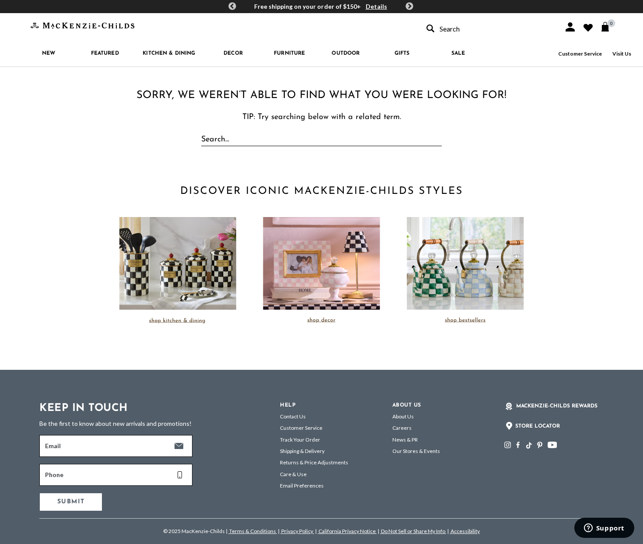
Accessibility (465, 531)
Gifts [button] (402, 53)
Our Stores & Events (416, 451)
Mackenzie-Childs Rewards (557, 406)
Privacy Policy (297, 531)
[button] (570, 27)
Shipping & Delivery (302, 451)
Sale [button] (458, 53)
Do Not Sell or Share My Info (413, 531)
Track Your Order (300, 439)
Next (409, 6)
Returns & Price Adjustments (314, 462)
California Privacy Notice (347, 531)
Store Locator (537, 426)
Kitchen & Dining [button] (169, 53)
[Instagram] (507, 445)
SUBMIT (70, 501)
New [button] (48, 53)
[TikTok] (528, 445)
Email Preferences (302, 485)
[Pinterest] (539, 445)
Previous (232, 6)
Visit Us (621, 53)
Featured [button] (105, 53)
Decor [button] (233, 53)
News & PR (405, 439)
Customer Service (580, 53)
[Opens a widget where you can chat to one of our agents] (604, 529)
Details (376, 6)
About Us (403, 416)
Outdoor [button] (346, 53)
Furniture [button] (289, 53)
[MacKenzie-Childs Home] (82, 24)
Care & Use (293, 474)
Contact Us (293, 416)
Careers (402, 428)
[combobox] (487, 28)
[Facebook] (518, 445)
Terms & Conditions (252, 531)
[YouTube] (552, 445)
